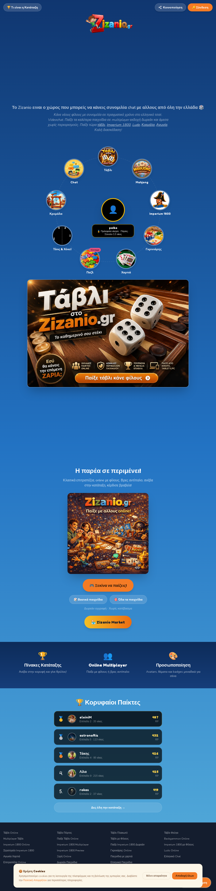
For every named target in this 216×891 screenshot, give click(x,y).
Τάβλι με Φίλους (120, 838)
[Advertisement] (108, 73)
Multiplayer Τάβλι (13, 838)
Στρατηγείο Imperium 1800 (18, 850)
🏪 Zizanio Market (108, 622)
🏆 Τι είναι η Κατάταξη (22, 7)
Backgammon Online (176, 838)
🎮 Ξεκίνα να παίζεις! (108, 585)
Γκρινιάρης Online (121, 850)
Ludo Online (171, 850)
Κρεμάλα (148, 125)
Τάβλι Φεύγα (171, 832)
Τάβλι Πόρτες (64, 832)
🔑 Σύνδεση (200, 7)
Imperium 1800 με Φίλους (179, 844)
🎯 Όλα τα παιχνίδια (128, 599)
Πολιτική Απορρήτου (35, 880)
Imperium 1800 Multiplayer (73, 844)
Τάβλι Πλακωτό (119, 832)
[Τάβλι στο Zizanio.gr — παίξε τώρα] (108, 333)
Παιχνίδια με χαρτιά (121, 856)
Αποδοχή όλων (185, 875)
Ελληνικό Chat (172, 856)
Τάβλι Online (10, 832)
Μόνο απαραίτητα (156, 876)
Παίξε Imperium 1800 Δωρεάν (127, 844)
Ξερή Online (64, 856)
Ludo (136, 125)
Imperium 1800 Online (16, 844)
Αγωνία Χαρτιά (11, 856)
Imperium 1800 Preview (70, 850)
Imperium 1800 (119, 125)
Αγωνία (161, 125)
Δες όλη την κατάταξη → (108, 807)
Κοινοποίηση (172, 7)
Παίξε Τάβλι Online (67, 838)
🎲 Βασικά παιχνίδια (88, 599)
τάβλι (101, 125)
